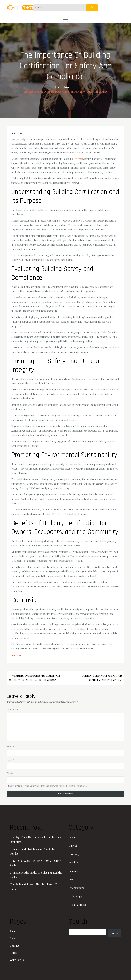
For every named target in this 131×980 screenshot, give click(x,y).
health (72, 879)
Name (10, 746)
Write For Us (17, 960)
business (16, 655)
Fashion (73, 862)
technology (75, 896)
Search (114, 932)
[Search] (92, 7)
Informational (77, 887)
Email (10, 759)
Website (10, 773)
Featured (74, 871)
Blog (12, 938)
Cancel (73, 845)
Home (13, 952)
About (13, 931)
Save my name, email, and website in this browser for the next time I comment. (48, 786)
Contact (14, 945)
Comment (12, 709)
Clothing (74, 854)
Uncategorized (77, 904)
